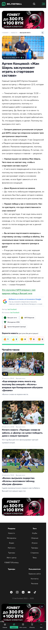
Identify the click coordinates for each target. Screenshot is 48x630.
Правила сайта (35, 574)
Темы (35, 557)
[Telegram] (11, 592)
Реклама (34, 583)
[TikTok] (34, 592)
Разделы (11, 528)
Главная (5, 32)
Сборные (34, 538)
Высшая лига (25, 32)
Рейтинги (11, 548)
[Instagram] (17, 592)
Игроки (35, 543)
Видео (11, 543)
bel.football (12, 309)
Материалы (11, 538)
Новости (14, 32)
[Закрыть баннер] (42, 606)
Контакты (35, 579)
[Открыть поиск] (34, 4)
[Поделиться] (42, 32)
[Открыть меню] (43, 4)
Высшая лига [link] (20, 378)
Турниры (11, 553)
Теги (35, 528)
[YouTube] (29, 592)
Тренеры (34, 548)
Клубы (34, 533)
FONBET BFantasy (11, 562)
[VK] (23, 592)
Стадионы (35, 553)
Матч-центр (11, 557)
